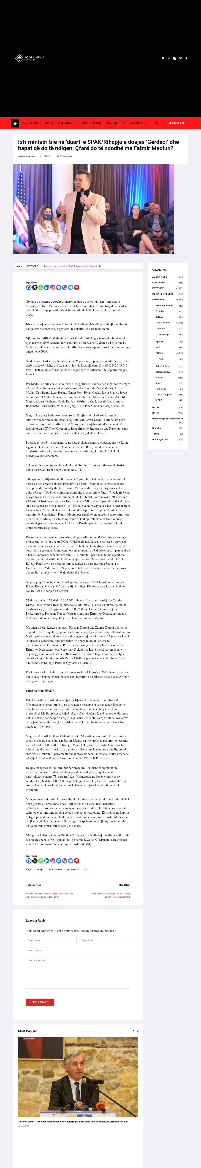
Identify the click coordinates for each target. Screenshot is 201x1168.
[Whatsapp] (40, 287)
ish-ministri (72, 869)
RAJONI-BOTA (116, 123)
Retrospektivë (162, 372)
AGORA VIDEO (32, 123)
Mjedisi (159, 341)
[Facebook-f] (169, 58)
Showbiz (156, 428)
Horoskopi (164, 334)
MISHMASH (136, 123)
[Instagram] (52, 287)
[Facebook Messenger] (58, 287)
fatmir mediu (55, 869)
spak (86, 869)
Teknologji (160, 389)
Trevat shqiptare (164, 394)
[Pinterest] (76, 287)
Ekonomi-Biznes (164, 305)
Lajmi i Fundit (162, 322)
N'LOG (155, 407)
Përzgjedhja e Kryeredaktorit (167, 418)
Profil (161, 359)
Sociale (159, 377)
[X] (35, 287)
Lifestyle (160, 328)
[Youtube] (163, 58)
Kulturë (159, 317)
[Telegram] (70, 287)
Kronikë (159, 311)
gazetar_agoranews (27, 156)
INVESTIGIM (65, 123)
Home (19, 266)
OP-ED (49, 123)
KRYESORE (32, 266)
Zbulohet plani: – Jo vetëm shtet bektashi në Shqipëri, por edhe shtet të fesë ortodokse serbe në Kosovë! (73, 1121)
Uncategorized (160, 439)
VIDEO (158, 400)
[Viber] (64, 287)
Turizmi (156, 433)
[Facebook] (29, 287)
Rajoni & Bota (162, 366)
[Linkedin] (46, 287)
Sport (158, 383)
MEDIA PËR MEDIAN (162, 294)
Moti (157, 347)
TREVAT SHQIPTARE (90, 123)
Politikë (159, 353)
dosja (40, 869)
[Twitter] (180, 58)
